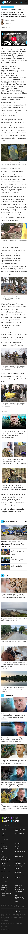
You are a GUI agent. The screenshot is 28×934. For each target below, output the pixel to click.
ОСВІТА (3, 836)
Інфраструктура (19, 856)
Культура (17, 846)
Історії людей (13, 9)
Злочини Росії (5, 871)
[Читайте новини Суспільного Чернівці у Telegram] (11, 911)
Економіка (4, 848)
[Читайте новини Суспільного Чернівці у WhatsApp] (17, 911)
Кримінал (4, 846)
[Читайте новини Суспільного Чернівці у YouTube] (8, 911)
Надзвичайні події (20, 851)
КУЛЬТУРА (3, 833)
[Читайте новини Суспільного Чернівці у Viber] (14, 911)
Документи (18, 891)
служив (7, 169)
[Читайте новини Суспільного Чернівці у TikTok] (20, 911)
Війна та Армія (5, 9)
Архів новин (18, 885)
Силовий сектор (6, 866)
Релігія (17, 868)
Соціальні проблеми (18, 871)
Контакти (4, 885)
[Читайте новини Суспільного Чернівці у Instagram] (5, 911)
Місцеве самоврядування (20, 862)
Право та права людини (5, 862)
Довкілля (4, 854)
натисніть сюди (21, 928)
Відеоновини (21, 9)
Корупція (17, 843)
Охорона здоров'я (20, 854)
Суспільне (4, 926)
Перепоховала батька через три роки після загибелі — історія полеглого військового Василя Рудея (14, 461)
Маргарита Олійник (9, 20)
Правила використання (19, 888)
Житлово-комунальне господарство (5, 858)
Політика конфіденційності (6, 892)
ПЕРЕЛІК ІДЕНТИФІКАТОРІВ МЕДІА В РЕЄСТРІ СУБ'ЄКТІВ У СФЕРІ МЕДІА (20, 898)
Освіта (17, 848)
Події (2, 843)
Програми (4, 895)
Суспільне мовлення (4, 888)
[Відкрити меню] (26, 2)
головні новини (14, 512)
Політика (4, 868)
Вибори (3, 851)
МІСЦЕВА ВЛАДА (19, 833)
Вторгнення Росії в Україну (7, 6)
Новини (3, 829)
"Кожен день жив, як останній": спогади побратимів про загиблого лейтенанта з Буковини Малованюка (14, 487)
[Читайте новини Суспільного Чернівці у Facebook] (2, 911)
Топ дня (17, 6)
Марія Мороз (7, 23)
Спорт (2, 875)
